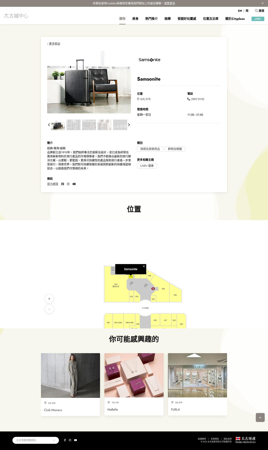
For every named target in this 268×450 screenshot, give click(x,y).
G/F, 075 (145, 99)
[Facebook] (62, 184)
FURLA (175, 409)
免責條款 (215, 439)
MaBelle (112, 409)
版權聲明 (202, 439)
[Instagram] (68, 184)
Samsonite (130, 269)
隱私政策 (228, 439)
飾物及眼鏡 (175, 149)
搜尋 (261, 11)
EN (240, 11)
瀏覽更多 (169, 3)
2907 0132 (197, 99)
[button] (49, 125)
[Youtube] (74, 184)
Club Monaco (53, 410)
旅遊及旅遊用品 (150, 149)
